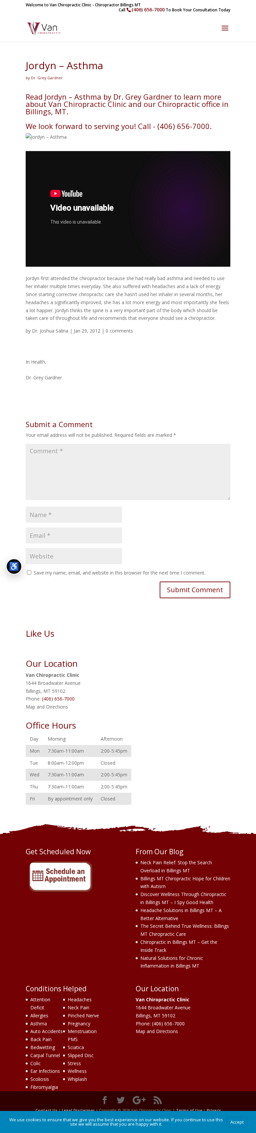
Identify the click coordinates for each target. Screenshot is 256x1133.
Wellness (77, 1071)
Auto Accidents (46, 1031)
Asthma (38, 1023)
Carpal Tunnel (45, 1055)
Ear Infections (45, 1071)
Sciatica (76, 1047)
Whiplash (77, 1079)
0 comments (119, 331)
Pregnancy (79, 1023)
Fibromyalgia (44, 1087)
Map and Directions (47, 707)
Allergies (39, 1015)
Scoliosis (39, 1079)
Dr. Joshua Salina (50, 331)
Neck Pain (78, 1007)
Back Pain (41, 1039)
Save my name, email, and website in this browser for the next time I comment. (119, 573)
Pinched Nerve (83, 1015)
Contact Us (46, 1110)
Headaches (80, 999)
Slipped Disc (81, 1055)
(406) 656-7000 (148, 9)
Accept (237, 1122)
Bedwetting (42, 1047)
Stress (74, 1063)
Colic (35, 1063)
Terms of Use (189, 1110)
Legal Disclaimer (78, 1110)
